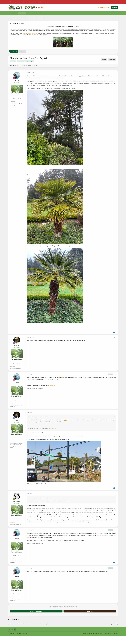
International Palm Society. (30, 33)
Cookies (25, 633)
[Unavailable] (55, 91)
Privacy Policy (12, 633)
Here (63, 377)
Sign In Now (90, 611)
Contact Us (19, 633)
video (28, 537)
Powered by (111, 633)
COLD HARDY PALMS (32, 65)
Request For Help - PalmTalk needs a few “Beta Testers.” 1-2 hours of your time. (30, 2)
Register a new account (36, 611)
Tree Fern (52, 385)
